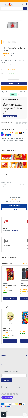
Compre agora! (14, 230)
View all (25, 263)
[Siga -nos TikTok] (17, 394)
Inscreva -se (6, 380)
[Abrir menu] (2, 4)
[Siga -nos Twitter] (5, 394)
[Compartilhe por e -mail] (25, 123)
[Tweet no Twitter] (23, 123)
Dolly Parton (6, 326)
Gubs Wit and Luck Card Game (9, 285)
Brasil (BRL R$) (17, 387)
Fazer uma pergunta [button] (14, 209)
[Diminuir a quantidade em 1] (9, 77)
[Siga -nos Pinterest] (11, 394)
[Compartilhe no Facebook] (17, 123)
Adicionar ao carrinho (14, 83)
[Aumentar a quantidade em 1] (17, 77)
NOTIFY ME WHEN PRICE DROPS (14, 88)
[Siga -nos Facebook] (2, 394)
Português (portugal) (6, 387)
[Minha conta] (22, 4)
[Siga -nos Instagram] (8, 394)
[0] (25, 5)
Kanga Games (5, 283)
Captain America (5, 53)
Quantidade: (4, 77)
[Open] (3, 414)
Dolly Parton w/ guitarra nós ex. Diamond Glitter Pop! (10, 329)
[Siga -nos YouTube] (14, 394)
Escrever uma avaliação (14, 205)
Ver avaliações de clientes (10, 116)
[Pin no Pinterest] (20, 123)
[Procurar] (25, 8)
